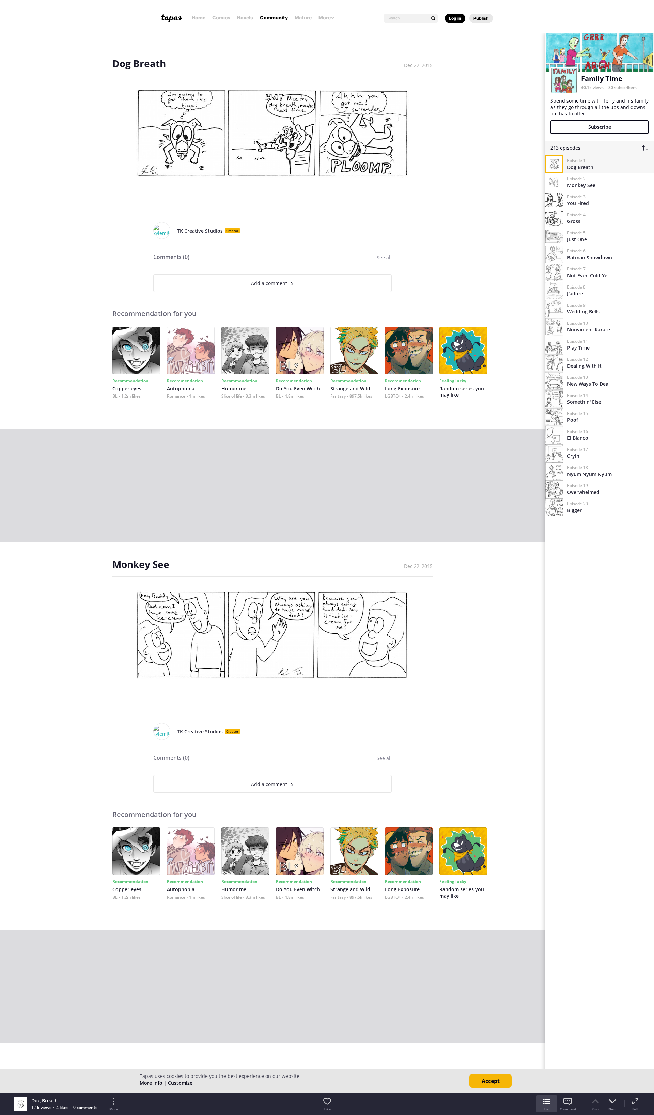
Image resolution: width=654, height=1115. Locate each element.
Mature (303, 17)
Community (274, 17)
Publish (481, 18)
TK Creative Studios (200, 231)
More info (151, 1083)
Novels (245, 17)
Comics (221, 17)
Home (198, 17)
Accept (491, 1081)
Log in (455, 18)
